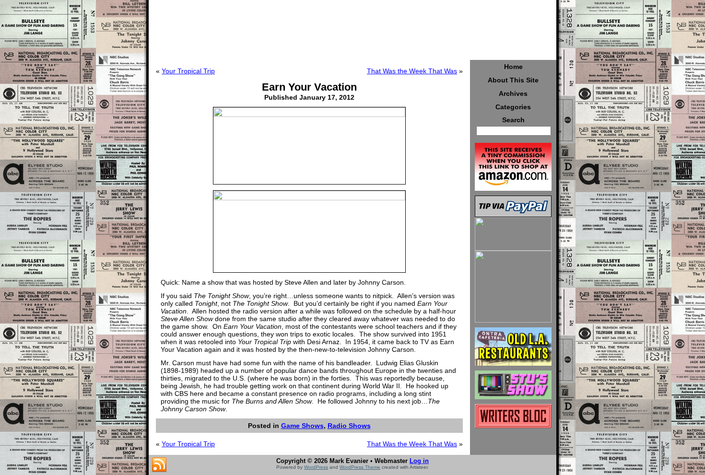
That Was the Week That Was (412, 71)
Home (513, 66)
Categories (513, 107)
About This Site (513, 80)
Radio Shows (349, 425)
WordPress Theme (360, 467)
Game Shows (302, 425)
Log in (419, 460)
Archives (513, 93)
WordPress (316, 467)
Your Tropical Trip (188, 71)
